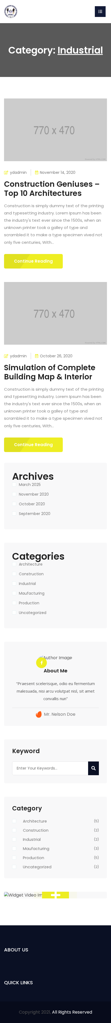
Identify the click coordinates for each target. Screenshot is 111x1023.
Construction (31, 574)
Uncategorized (32, 612)
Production (29, 603)
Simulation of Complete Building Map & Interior (49, 372)
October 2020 (32, 504)
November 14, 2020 (57, 172)
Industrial (27, 583)
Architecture (31, 564)
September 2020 (34, 513)
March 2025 (30, 484)
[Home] (11, 11)
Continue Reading (33, 261)
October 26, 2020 (56, 356)
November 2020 (34, 494)
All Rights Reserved (72, 1012)
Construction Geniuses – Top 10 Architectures (52, 189)
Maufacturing (31, 593)
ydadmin (18, 172)
